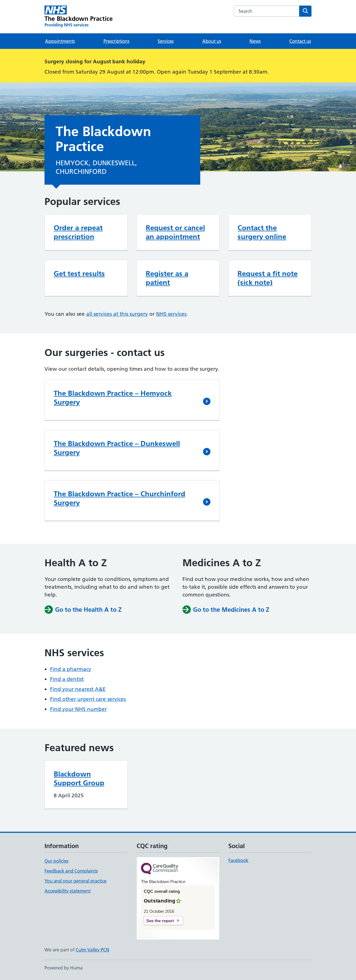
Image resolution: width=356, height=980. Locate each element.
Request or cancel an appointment (175, 232)
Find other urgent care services (88, 699)
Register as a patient (167, 278)
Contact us (300, 41)
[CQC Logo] (159, 869)
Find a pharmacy (70, 669)
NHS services (171, 314)
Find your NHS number (78, 709)
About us (211, 41)
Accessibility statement (67, 891)
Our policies (56, 861)
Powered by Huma (63, 968)
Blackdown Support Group (79, 778)
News (255, 41)
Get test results (79, 273)
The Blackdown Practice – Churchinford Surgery (119, 498)
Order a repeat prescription (78, 232)
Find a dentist (67, 679)
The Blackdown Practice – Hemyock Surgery (113, 398)
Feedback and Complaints (71, 871)
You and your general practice (75, 881)
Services (166, 41)
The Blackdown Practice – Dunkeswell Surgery (117, 448)
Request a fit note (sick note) (268, 278)
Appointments (60, 41)
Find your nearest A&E (78, 689)
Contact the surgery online (262, 232)
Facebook (238, 860)
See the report (160, 920)
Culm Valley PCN (92, 950)
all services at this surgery (117, 314)
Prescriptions (116, 41)
